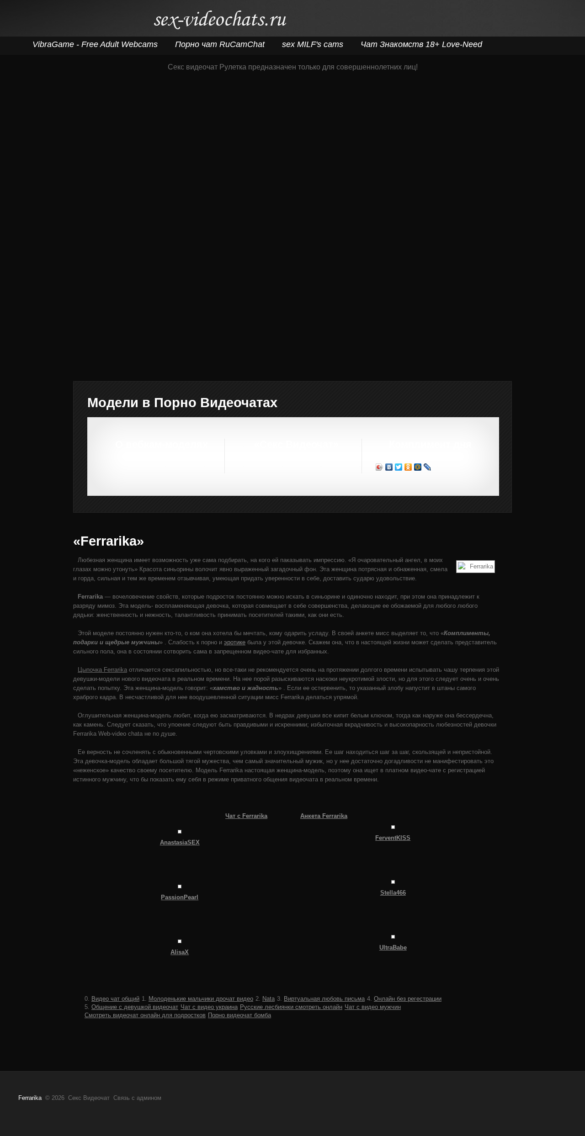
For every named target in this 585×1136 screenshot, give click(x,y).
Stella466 (393, 892)
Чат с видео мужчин (373, 1006)
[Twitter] (399, 467)
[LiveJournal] (427, 467)
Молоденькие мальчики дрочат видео (201, 998)
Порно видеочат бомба (239, 1015)
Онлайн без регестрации (407, 998)
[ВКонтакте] (389, 467)
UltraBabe (393, 947)
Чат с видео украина (209, 1006)
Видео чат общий (115, 998)
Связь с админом (137, 1097)
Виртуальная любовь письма (324, 998)
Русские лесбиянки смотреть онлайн (291, 1006)
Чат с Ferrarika (246, 815)
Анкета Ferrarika (323, 815)
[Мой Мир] (418, 467)
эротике (234, 642)
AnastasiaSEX (180, 842)
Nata (268, 998)
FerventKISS (392, 837)
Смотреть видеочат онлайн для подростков (145, 1015)
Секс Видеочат (220, 22)
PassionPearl (179, 897)
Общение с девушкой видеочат (134, 1006)
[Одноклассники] (408, 467)
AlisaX (179, 952)
